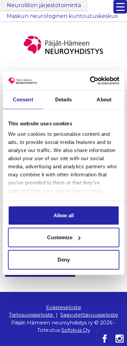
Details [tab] (63, 99)
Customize (59, 237)
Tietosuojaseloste (32, 315)
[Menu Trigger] (120, 7)
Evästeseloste (63, 307)
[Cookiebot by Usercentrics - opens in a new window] (90, 80)
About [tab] (104, 99)
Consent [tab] (23, 99)
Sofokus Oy (75, 330)
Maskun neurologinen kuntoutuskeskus (62, 16)
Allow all (64, 215)
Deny (64, 259)
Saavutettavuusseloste (89, 315)
